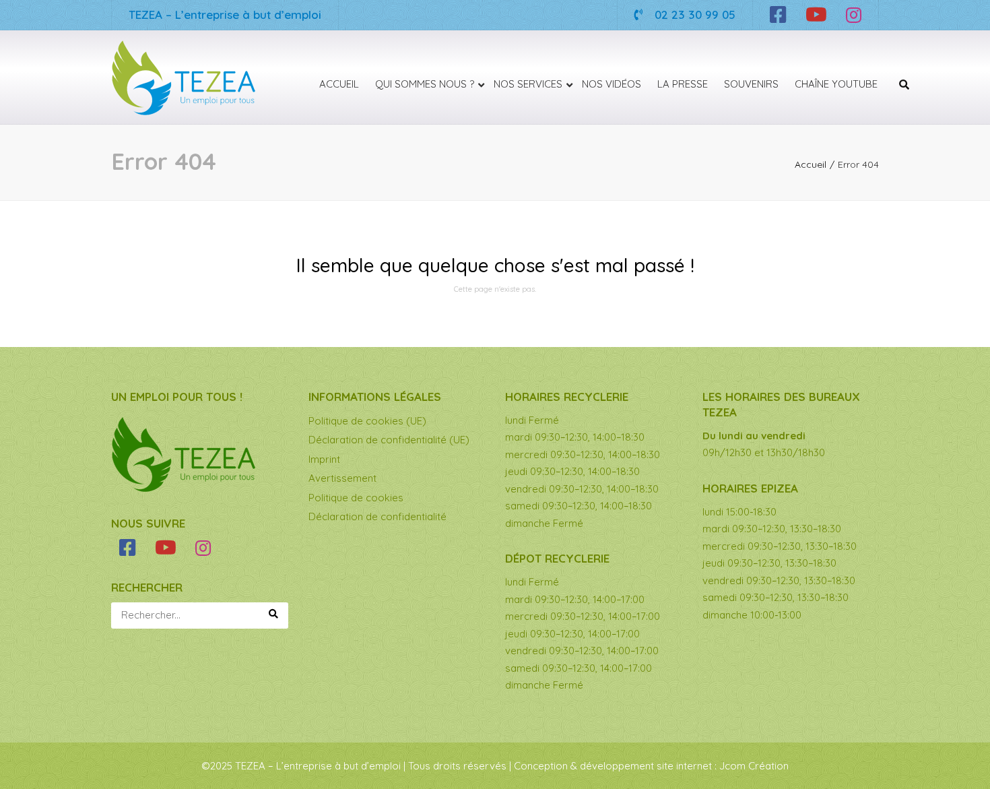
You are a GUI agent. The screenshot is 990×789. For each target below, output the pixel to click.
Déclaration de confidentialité (377, 516)
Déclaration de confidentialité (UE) (388, 439)
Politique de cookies (355, 497)
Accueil (810, 164)
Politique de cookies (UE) (367, 420)
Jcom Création (754, 765)
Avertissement (342, 478)
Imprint (324, 459)
